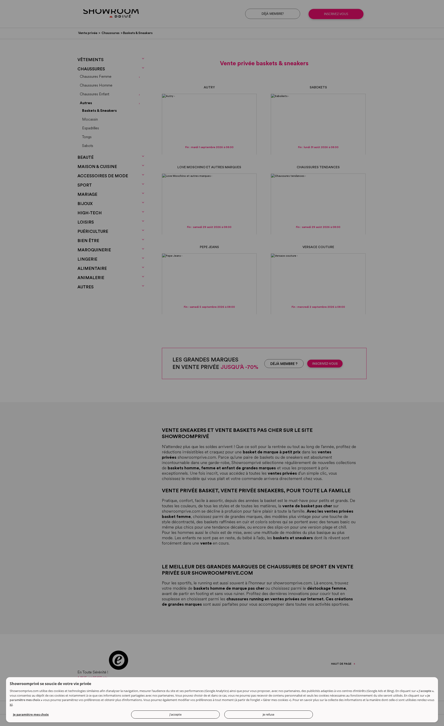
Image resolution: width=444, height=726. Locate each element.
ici (11, 704)
